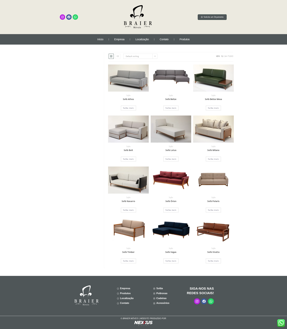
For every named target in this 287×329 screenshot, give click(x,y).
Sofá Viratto (213, 252)
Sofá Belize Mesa (213, 99)
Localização (142, 39)
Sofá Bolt (128, 150)
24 (226, 56)
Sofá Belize (170, 99)
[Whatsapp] (75, 17)
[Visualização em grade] (111, 56)
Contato (164, 39)
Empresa (119, 39)
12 (222, 56)
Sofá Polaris (213, 201)
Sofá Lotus (170, 150)
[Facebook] (69, 17)
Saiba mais (128, 108)
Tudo (230, 56)
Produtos (185, 39)
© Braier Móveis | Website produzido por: (144, 318)
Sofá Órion (170, 201)
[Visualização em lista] (117, 56)
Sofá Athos (128, 99)
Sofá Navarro (128, 201)
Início (100, 39)
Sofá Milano (213, 150)
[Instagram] (62, 17)
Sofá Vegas (170, 252)
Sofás (128, 95)
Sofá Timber (128, 252)
